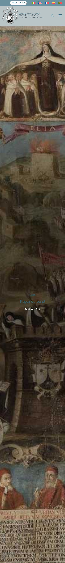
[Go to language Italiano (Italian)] (34, 3)
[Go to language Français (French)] (47, 3)
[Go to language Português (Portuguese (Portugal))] (60, 3)
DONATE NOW (18, 3)
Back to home (32, 308)
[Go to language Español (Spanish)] (53, 3)
